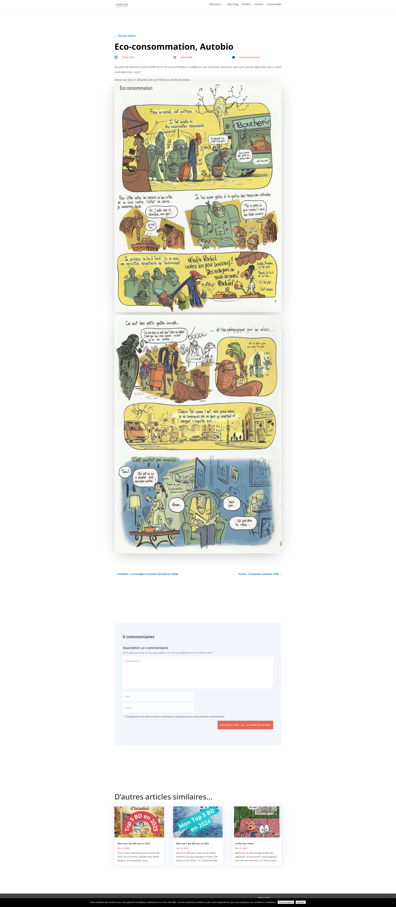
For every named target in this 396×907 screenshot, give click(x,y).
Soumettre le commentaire (245, 724)
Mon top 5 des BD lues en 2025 (133, 843)
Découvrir (215, 4)
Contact (258, 4)
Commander (274, 4)
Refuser (301, 902)
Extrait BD (186, 57)
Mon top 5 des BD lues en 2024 (192, 843)
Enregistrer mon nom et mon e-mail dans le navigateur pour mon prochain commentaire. (176, 716)
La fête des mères (244, 843)
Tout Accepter (286, 902)
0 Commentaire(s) (249, 57)
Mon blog (233, 4)
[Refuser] (392, 902)
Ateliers (246, 4)
